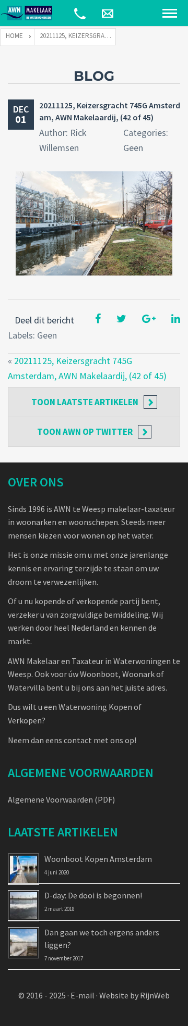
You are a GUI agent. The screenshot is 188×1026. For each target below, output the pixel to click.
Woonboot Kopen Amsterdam (98, 859)
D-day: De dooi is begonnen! (93, 895)
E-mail (82, 995)
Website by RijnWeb (134, 995)
